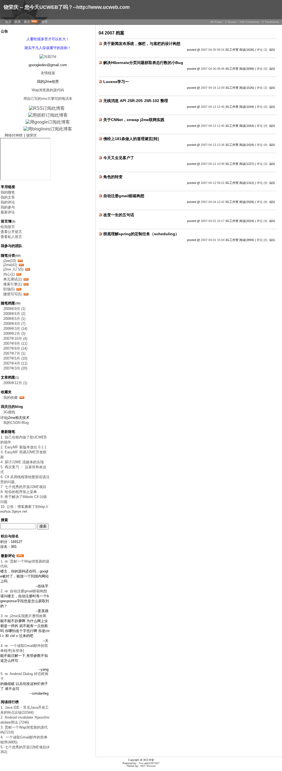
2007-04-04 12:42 (212, 202)
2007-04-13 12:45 (212, 106)
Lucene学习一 (116, 81)
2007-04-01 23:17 (212, 221)
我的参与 (8, 207)
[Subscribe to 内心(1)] (18, 274)
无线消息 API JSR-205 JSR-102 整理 (135, 100)
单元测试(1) (12, 279)
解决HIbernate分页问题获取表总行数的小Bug (143, 62)
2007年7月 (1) (14, 353)
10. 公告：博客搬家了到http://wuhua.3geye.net (24, 509)
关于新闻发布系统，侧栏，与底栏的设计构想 (141, 43)
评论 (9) (262, 182)
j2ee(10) (9, 261)
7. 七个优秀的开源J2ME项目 (23, 487)
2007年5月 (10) (15, 358)
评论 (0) (262, 68)
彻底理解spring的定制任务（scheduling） (141, 234)
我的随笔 (8, 192)
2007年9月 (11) (15, 343)
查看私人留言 (11, 237)
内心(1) (9, 274)
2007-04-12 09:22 (212, 182)
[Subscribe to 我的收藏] (22, 397)
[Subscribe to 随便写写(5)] (26, 294)
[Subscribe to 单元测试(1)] (26, 279)
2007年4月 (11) (15, 363)
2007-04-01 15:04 (212, 240)
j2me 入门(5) (13, 269)
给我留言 (8, 227)
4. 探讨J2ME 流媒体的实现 (22, 462)
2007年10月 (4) (15, 338)
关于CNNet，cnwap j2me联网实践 (133, 119)
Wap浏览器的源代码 (48, 90)
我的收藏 (10, 397)
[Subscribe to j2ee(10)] (20, 260)
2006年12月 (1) (15, 383)
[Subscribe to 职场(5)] (18, 289)
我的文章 (8, 197)
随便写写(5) (12, 294)
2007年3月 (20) (15, 368)
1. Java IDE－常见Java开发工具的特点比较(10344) (24, 709)
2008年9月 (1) (14, 309)
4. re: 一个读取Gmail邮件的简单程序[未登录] (24, 648)
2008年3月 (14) (15, 328)
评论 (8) (262, 202)
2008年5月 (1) (14, 319)
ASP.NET (154, 763)
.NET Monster (148, 766)
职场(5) (9, 289)
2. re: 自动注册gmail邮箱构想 (24, 591)
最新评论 (8, 212)
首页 (8, 21)
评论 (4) (262, 221)
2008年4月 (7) (14, 324)
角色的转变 (113, 177)
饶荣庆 (31, 135)
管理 (44, 21)
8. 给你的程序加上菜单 (19, 492)
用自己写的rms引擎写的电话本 (47, 99)
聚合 (27, 21)
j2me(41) (10, 265)
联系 (18, 21)
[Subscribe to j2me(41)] (21, 265)
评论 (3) (262, 163)
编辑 (272, 49)
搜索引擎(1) (12, 284)
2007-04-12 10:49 (212, 163)
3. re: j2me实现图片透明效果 (23, 616)
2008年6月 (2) (14, 314)
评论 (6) (262, 144)
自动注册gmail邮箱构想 (123, 196)
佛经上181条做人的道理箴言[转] (131, 138)
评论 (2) (262, 49)
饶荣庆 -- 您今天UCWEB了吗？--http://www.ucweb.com (67, 7)
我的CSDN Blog (16, 423)
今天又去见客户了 (118, 158)
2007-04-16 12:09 (212, 87)
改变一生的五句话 (118, 215)
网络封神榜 (14, 135)
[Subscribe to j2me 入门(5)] (27, 269)
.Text (140, 763)
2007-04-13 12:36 (212, 144)
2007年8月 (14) (15, 348)
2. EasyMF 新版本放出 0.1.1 (23, 447)
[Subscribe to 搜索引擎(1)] (26, 284)
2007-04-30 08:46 (212, 68)
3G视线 (9, 412)
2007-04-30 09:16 (212, 49)
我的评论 (8, 202)
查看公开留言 (11, 232)
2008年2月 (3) (14, 333)
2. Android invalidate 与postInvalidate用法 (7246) (25, 719)
